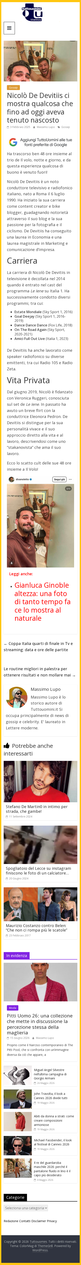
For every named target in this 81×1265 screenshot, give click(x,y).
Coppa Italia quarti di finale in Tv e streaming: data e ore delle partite (38, 646)
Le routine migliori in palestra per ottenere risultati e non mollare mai (40, 672)
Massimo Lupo (46, 127)
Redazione (11, 1221)
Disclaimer (38, 1221)
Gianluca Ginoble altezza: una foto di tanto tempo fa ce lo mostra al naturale (42, 601)
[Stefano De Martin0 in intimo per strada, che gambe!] (41, 763)
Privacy (52, 1221)
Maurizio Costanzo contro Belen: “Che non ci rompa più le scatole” (36, 928)
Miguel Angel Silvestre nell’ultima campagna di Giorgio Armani (50, 1074)
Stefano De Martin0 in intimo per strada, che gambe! (37, 809)
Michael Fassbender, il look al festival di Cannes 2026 (53, 1142)
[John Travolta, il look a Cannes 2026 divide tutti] (18, 1092)
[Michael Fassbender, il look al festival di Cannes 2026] (18, 1138)
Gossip (13, 87)
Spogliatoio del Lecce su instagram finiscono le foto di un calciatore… (38, 871)
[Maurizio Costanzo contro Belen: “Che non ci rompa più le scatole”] (41, 890)
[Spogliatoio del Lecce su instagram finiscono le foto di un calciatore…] (41, 828)
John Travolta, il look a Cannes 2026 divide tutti (50, 1096)
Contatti (24, 1221)
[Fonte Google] (40, 142)
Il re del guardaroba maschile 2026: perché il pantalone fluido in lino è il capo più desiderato (52, 1169)
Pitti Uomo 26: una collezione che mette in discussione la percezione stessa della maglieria (40, 1024)
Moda (12, 1008)
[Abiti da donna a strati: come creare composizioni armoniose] (18, 1114)
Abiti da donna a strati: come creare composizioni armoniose (54, 1120)
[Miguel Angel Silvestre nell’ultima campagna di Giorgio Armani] (18, 1068)
